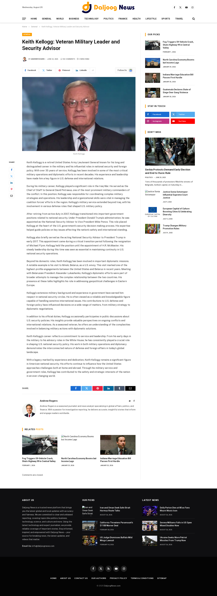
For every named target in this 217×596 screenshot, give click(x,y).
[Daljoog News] (108, 7)
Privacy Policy (118, 578)
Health (137, 19)
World (60, 19)
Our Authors (98, 578)
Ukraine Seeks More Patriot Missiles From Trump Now (173, 539)
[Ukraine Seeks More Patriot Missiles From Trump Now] (149, 541)
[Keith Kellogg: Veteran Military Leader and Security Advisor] (79, 114)
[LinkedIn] (11, 182)
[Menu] (24, 18)
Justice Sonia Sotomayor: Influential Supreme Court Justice (175, 195)
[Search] (193, 18)
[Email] (11, 195)
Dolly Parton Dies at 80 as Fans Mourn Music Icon (175, 509)
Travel (179, 19)
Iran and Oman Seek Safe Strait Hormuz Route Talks (115, 509)
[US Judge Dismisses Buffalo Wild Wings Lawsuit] (89, 541)
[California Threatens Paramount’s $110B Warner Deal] (89, 526)
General (46, 19)
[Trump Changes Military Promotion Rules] (152, 229)
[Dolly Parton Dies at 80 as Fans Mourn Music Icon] (149, 511)
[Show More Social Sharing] (93, 70)
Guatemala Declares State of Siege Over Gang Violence (177, 91)
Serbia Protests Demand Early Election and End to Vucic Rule (167, 171)
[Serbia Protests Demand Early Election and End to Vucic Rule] (170, 152)
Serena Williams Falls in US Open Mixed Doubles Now (176, 524)
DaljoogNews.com (112, 586)
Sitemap (162, 578)
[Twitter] (11, 176)
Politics (109, 19)
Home (34, 19)
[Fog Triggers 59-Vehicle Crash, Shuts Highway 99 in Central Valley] (39, 445)
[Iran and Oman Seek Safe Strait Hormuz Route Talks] (89, 511)
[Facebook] (11, 169)
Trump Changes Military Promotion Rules (174, 227)
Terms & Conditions (142, 578)
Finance (123, 19)
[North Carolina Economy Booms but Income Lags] (79, 445)
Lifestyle (151, 19)
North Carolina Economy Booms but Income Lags (78, 459)
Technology (91, 19)
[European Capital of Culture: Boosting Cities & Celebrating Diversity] (152, 212)
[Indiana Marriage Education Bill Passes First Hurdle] (118, 445)
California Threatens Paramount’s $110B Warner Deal (116, 524)
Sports (165, 19)
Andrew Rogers (38, 59)
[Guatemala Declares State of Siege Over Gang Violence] (152, 93)
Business (74, 19)
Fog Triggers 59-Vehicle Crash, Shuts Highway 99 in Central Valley (39, 459)
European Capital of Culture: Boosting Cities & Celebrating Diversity (177, 211)
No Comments (69, 59)
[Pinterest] (11, 189)
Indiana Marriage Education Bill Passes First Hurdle (115, 459)
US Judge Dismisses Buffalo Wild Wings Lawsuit (116, 539)
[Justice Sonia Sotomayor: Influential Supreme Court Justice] (152, 195)
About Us (65, 578)
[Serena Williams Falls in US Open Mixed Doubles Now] (149, 526)
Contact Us (81, 578)
